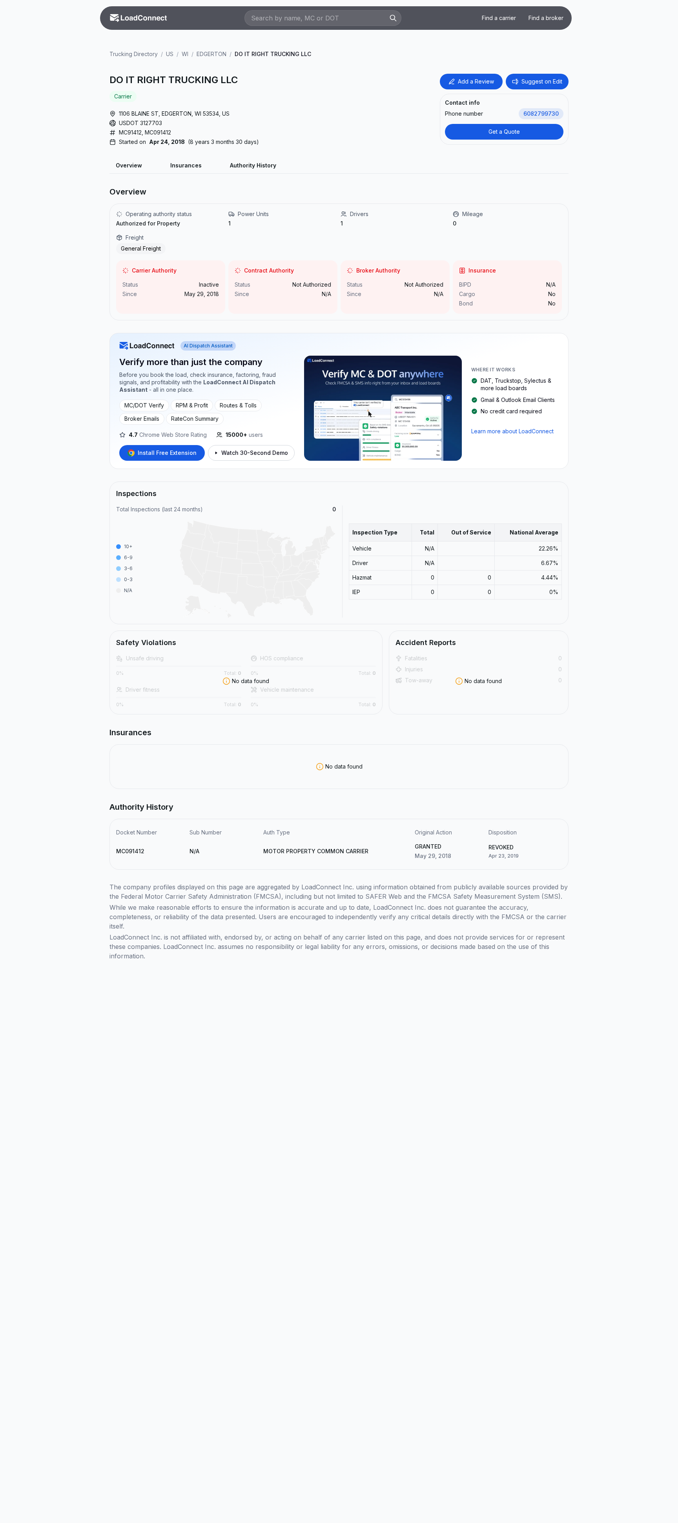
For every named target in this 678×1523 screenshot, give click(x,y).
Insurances (186, 165)
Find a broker (546, 18)
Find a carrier (499, 18)
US (169, 54)
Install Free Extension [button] (167, 452)
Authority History (253, 165)
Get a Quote (504, 131)
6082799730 (541, 113)
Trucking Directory (133, 54)
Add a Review (476, 81)
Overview (129, 165)
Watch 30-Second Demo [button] (254, 452)
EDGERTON (211, 54)
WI (185, 54)
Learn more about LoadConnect (512, 431)
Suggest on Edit (541, 81)
